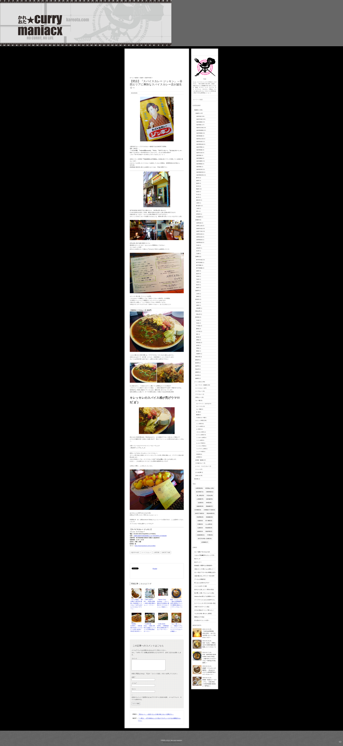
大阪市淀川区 (199, 169)
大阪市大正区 (199, 152)
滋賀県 (197, 290)
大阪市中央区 (135, 552)
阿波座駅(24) (208, 527)
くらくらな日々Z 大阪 (200, 586)
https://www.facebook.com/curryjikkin (145, 545)
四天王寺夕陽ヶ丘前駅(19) (204, 538)
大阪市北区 (199, 116)
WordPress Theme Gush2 (171, 742)
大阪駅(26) (200, 520)
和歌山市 (198, 314)
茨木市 (197, 186)
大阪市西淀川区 (200, 172)
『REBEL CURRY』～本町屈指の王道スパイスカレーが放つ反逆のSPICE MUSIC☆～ (136, 627)
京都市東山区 (199, 242)
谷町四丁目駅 (166, 552)
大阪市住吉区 (199, 141)
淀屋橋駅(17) (204, 542)
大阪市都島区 (199, 158)
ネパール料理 (199, 426)
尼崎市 (197, 270)
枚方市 (197, 197)
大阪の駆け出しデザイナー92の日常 (204, 576)
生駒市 (197, 305)
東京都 (197, 317)
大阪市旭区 (199, 166)
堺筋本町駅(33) (210, 513)
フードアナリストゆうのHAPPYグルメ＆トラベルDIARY (210, 600)
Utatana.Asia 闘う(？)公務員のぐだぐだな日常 (207, 596)
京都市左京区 (199, 236)
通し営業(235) (200, 495)
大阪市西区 (199, 124)
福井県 (197, 366)
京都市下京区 (199, 231)
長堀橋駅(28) (209, 517)
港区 (197, 334)
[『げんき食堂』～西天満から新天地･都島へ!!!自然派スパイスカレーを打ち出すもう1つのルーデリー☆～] (136, 589)
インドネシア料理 (200, 445)
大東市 (197, 202)
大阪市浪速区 (199, 133)
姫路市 (197, 287)
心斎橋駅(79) (200, 499)
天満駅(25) (200, 524)
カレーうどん (199, 406)
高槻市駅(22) (208, 531)
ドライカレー (198, 394)
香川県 (197, 375)
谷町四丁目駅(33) (199, 513)
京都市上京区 (199, 225)
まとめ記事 (198, 472)
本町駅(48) (208, 502)
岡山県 (197, 369)
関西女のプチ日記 (199, 617)
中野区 (197, 348)
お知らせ (197, 475)
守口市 (197, 194)
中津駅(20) (210, 535)
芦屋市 (197, 276)
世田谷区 (198, 342)
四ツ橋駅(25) (208, 520)
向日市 (197, 250)
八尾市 (197, 208)
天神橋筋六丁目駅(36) (209, 510)
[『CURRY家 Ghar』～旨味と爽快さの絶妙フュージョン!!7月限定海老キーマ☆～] (150, 613)
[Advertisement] (156, 61)
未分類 (196, 479)
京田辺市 (198, 248)
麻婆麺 (197, 414)
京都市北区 (199, 222)
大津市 (197, 293)
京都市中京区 (199, 228)
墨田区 (197, 328)
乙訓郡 (197, 253)
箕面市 (197, 183)
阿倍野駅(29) (200, 517)
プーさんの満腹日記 (200, 579)
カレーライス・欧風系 (201, 385)
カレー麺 (197, 400)
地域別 (196, 110)
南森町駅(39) (200, 506)
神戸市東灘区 (199, 268)
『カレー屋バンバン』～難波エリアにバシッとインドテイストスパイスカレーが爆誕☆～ (176, 627)
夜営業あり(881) (209, 488)
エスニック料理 (199, 420)
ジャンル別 (197, 381)
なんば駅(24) (208, 524)
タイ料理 (198, 429)
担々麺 (197, 412)
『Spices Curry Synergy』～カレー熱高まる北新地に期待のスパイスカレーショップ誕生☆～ (163, 603)
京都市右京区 (199, 234)
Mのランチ (197, 558)
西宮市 (197, 273)
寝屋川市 (198, 200)
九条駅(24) (200, 527)
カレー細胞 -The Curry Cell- (202, 552)
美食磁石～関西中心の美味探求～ (203, 565)
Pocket (155, 568)
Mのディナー (198, 562)
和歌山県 (197, 311)
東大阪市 (198, 205)
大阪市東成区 (199, 149)
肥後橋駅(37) (209, 506)
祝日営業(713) (199, 491)
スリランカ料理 (200, 434)
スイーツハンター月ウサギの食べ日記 (205, 603)
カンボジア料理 (200, 443)
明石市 (197, 284)
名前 (133, 677)
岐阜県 (197, 363)
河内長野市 (199, 216)
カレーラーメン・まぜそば (202, 403)
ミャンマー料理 (200, 451)
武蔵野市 (198, 353)
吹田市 (197, 191)
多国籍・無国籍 (199, 460)
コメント (134, 658)
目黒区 (197, 339)
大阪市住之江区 (200, 138)
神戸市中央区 (199, 259)
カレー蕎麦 (199, 409)
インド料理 (199, 423)
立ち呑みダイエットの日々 (201, 620)
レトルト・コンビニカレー (202, 466)
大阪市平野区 (199, 147)
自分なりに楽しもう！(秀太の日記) (204, 589)
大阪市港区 (199, 155)
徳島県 (197, 372)
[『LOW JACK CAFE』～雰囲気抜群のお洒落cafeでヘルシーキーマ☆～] (163, 613)
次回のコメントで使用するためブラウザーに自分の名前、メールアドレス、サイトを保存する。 (157, 698)
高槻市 (197, 188)
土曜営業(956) (199, 488)
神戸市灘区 (199, 265)
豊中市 (197, 177)
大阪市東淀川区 (200, 175)
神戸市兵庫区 (199, 262)
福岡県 (197, 378)
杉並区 (197, 345)
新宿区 (197, 337)
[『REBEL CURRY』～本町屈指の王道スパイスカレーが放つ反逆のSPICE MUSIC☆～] (136, 613)
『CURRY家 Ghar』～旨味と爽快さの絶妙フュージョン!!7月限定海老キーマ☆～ (150, 627)
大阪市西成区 (199, 135)
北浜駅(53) (200, 502)
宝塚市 (197, 279)
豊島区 (197, 351)
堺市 (197, 211)
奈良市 (197, 302)
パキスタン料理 (200, 432)
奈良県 (197, 299)
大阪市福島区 (199, 122)
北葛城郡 (198, 308)
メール (134, 683)
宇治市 (197, 245)
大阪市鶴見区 (199, 163)
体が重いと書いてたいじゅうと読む (204, 593)
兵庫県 (197, 256)
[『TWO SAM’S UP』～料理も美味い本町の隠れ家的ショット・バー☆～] (150, 589)
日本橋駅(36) (197, 510)
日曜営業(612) (209, 491)
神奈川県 (197, 356)
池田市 (197, 180)
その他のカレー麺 (200, 417)
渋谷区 (197, 323)
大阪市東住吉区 (200, 144)
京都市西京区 (199, 239)
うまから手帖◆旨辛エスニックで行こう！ (206, 555)
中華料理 (198, 454)
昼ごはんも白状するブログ (201, 582)
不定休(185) (210, 495)
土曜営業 (156, 552)
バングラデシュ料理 (201, 448)
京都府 (197, 220)
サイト (134, 689)
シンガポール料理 (200, 437)
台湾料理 (198, 457)
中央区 (197, 320)
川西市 (197, 282)
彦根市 (197, 296)
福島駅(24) (200, 531)
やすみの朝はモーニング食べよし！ (204, 610)
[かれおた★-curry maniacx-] (86, 1)
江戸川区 (198, 331)
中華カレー (198, 397)
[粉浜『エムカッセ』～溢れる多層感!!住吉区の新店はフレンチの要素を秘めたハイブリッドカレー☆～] (176, 589)
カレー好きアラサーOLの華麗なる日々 (205, 572)
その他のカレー (199, 463)
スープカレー (198, 391)
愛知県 (197, 360)
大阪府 (197, 113)
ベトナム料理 (199, 440)
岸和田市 (198, 214)
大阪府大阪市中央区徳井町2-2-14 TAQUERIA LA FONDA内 (150, 535)
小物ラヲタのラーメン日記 (201, 606)
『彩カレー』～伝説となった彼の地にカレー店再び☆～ (156, 714)
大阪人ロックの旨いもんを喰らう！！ (205, 569)
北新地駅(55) (209, 499)
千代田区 (198, 325)
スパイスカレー (146, 552)
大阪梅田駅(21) (200, 535)
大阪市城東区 (199, 161)
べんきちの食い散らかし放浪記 (203, 613)
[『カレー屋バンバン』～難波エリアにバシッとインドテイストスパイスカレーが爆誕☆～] (176, 613)
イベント (197, 469)
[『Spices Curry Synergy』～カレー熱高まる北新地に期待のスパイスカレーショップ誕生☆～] (163, 589)
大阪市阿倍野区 (200, 130)
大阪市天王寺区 (200, 127)
